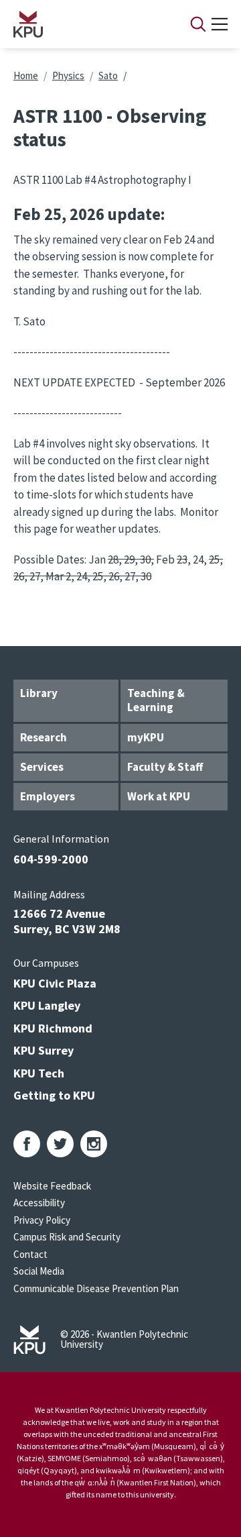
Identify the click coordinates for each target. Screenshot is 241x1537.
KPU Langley (46, 1005)
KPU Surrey (43, 1050)
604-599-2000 (50, 859)
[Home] (84, 24)
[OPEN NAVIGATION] (220, 24)
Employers (47, 796)
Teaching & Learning (156, 700)
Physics (68, 75)
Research (43, 737)
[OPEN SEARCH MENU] (198, 24)
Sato (108, 75)
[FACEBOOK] (26, 1143)
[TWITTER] (60, 1143)
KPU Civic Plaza (54, 983)
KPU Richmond (52, 1028)
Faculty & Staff (165, 766)
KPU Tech (38, 1073)
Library (39, 693)
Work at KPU (158, 796)
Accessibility (39, 1202)
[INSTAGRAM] (93, 1143)
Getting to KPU (54, 1095)
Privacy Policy (41, 1220)
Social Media (38, 1271)
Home (25, 75)
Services (42, 766)
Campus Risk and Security (66, 1236)
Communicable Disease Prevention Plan (96, 1288)
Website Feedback (52, 1185)
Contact (30, 1254)
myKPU (145, 737)
